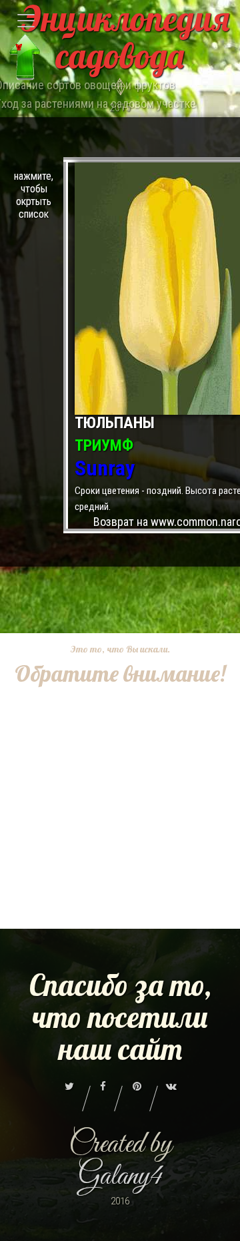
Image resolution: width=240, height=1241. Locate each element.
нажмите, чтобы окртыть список (33, 195)
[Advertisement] (120, 809)
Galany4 (120, 1177)
